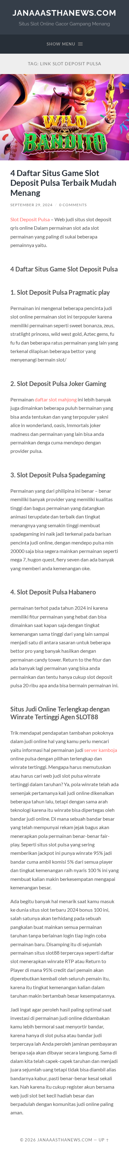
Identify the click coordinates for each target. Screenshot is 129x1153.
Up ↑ (104, 1139)
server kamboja (100, 750)
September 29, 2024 (31, 204)
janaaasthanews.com (64, 13)
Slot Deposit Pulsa (30, 219)
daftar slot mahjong (56, 399)
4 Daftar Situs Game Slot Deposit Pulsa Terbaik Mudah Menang (63, 183)
